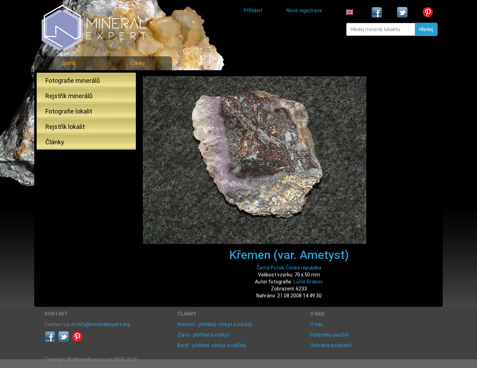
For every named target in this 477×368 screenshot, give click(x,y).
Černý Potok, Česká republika (289, 267)
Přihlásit (253, 10)
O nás (316, 324)
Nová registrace (304, 10)
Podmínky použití (329, 335)
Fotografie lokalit (68, 111)
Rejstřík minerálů (69, 96)
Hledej (426, 29)
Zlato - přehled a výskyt (203, 335)
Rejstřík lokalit (65, 126)
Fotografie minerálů (72, 80)
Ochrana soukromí (330, 345)
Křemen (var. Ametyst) (289, 255)
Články (137, 63)
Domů (68, 63)
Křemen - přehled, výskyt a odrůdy (214, 324)
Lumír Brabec (308, 281)
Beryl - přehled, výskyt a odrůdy (211, 345)
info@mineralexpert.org (103, 324)
